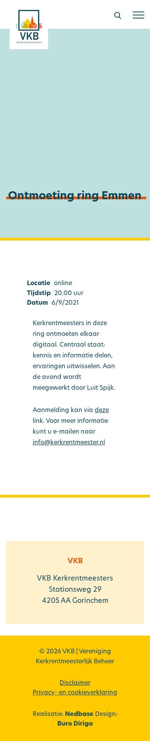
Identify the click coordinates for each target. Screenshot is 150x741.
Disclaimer (75, 683)
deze (102, 410)
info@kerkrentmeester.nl (69, 443)
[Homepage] (29, 29)
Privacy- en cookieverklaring (75, 693)
